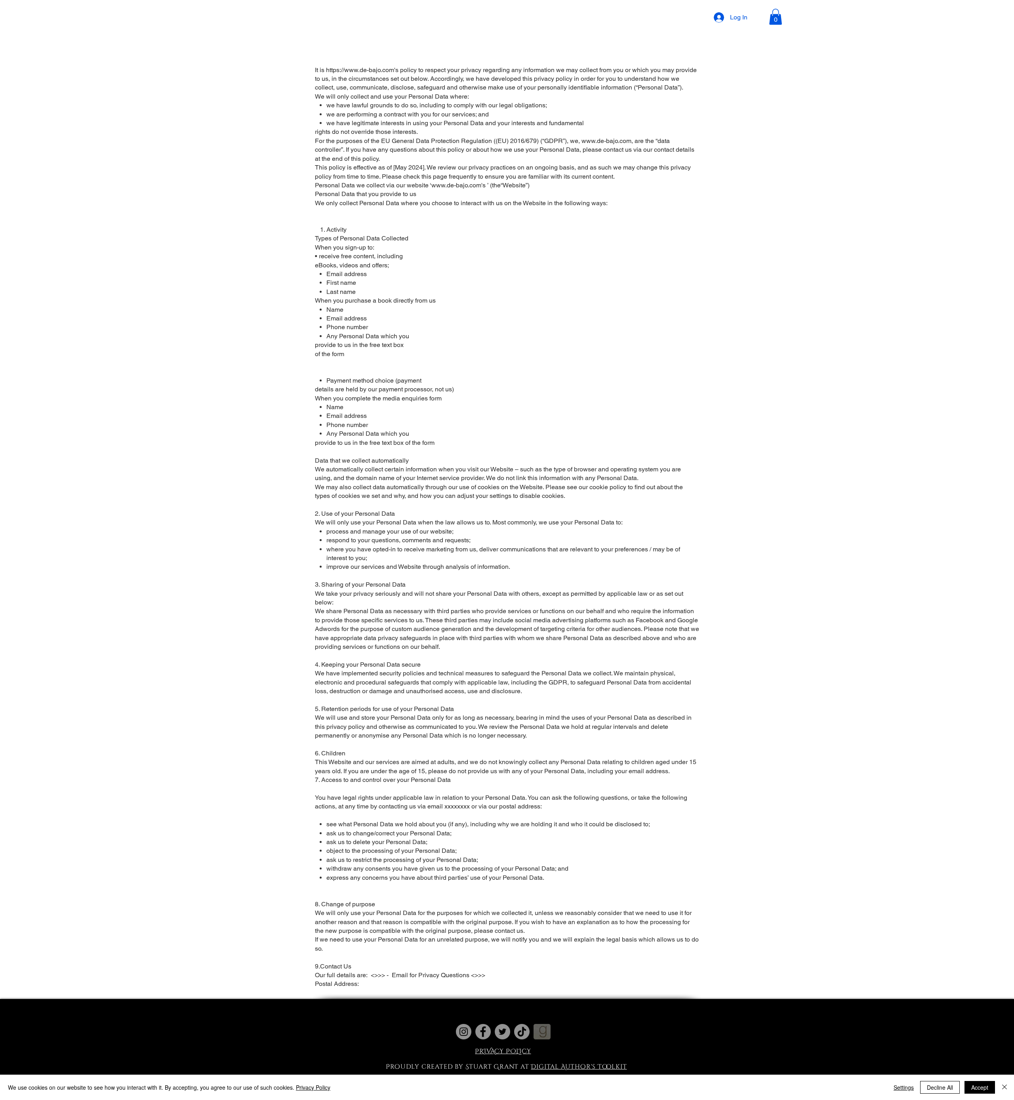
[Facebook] (483, 1031)
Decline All (940, 1087)
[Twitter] (502, 1031)
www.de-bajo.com (606, 141)
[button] (440, 19)
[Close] (1004, 1087)
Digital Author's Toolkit (579, 1066)
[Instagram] (463, 1031)
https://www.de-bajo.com (360, 70)
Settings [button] (904, 1087)
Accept (979, 1087)
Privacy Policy (313, 1087)
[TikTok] (522, 1031)
